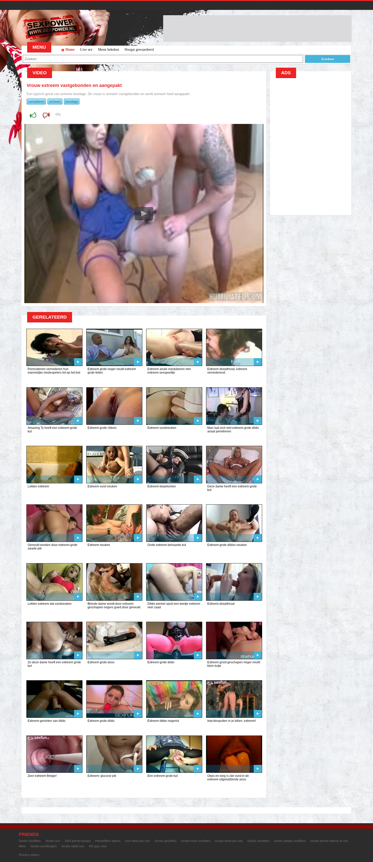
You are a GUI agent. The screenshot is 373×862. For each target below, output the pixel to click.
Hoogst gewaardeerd (139, 49)
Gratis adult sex (72, 846)
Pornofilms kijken (107, 841)
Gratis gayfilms (166, 841)
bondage (71, 101)
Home (70, 49)
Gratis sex (52, 841)
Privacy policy (29, 855)
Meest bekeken (108, 49)
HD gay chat (98, 846)
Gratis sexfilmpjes (43, 846)
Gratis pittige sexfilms (290, 841)
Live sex (86, 49)
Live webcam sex (137, 841)
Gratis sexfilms (30, 841)
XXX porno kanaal (78, 841)
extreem (55, 101)
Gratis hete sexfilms (195, 841)
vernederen (36, 101)
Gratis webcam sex (229, 841)
